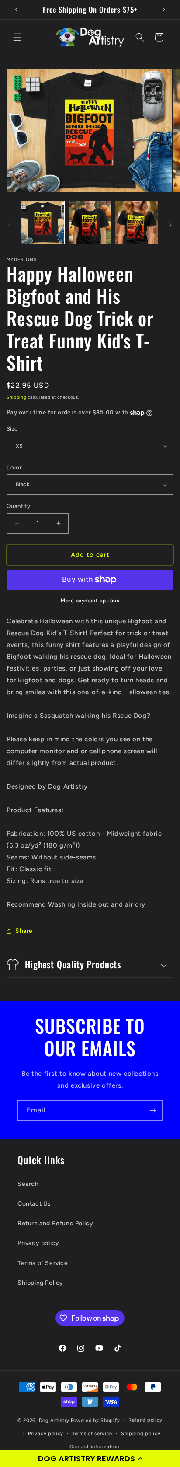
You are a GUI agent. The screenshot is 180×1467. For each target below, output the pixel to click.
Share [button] (24, 931)
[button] (90, 1458)
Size (12, 428)
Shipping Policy (40, 1282)
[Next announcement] (163, 9)
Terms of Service (42, 1263)
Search (28, 1184)
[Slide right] (170, 224)
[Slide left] (9, 224)
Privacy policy (38, 1243)
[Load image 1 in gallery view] (42, 222)
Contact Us (34, 1203)
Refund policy (145, 1420)
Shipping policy (141, 1433)
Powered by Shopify (95, 1420)
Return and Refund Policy (55, 1223)
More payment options (90, 601)
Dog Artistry (54, 1420)
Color (14, 467)
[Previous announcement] (16, 9)
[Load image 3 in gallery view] (136, 222)
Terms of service (92, 1433)
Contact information (94, 1447)
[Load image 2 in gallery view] (90, 222)
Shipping (17, 397)
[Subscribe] (152, 1110)
